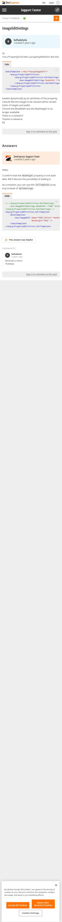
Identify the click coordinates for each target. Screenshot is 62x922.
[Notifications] (58, 2)
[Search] (57, 10)
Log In (51, 2)
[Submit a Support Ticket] (56, 18)
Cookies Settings (30, 913)
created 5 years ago (24, 42)
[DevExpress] (11, 3)
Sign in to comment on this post (41, 131)
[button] (56, 70)
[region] (30, 901)
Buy (43, 2)
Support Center (31, 10)
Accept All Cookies (17, 905)
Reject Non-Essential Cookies (43, 904)
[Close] (56, 885)
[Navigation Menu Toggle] (4, 10)
